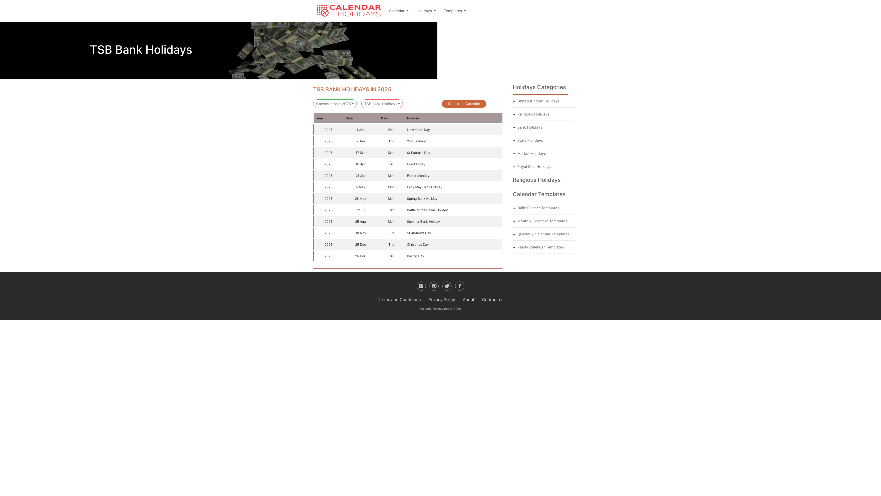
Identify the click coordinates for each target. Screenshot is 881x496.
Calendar (397, 10)
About (468, 299)
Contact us (492, 299)
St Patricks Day (418, 153)
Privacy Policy (441, 299)
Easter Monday (418, 176)
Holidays (425, 10)
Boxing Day (415, 256)
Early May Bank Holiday (424, 187)
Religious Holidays (533, 114)
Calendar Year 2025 (333, 103)
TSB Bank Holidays (380, 103)
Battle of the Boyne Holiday (427, 210)
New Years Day (418, 130)
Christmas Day (418, 244)
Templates (453, 10)
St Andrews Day (419, 233)
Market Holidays (531, 153)
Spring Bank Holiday (422, 198)
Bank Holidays (529, 127)
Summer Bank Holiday (423, 221)
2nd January (416, 141)
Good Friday (416, 164)
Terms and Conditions (399, 299)
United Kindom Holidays (538, 101)
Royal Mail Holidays (534, 166)
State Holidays (530, 140)
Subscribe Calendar (464, 103)
